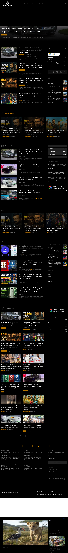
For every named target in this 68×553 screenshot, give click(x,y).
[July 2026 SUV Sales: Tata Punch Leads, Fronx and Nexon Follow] (9, 182)
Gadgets (3, 411)
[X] (66, 4)
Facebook (16, 446)
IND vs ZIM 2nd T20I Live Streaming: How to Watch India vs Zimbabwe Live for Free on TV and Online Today (54, 263)
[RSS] (21, 446)
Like (65, 145)
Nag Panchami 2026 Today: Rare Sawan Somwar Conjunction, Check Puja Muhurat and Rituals (11, 366)
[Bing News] (50, 446)
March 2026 (50, 281)
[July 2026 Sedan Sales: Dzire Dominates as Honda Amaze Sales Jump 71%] (9, 169)
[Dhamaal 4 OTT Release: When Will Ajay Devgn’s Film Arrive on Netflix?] (56, 127)
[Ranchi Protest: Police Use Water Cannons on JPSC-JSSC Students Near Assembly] (33, 419)
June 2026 (49, 276)
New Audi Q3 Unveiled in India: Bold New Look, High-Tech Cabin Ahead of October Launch (30, 50)
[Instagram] (63, 4)
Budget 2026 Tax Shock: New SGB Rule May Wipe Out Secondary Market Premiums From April (54, 88)
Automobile (4, 34)
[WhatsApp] (33, 446)
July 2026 (49, 274)
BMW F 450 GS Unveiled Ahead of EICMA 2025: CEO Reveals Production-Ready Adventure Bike (56, 167)
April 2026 (49, 279)
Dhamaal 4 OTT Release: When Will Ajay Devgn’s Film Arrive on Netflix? (56, 132)
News (20, 100)
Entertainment (22, 69)
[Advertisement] (34, 16)
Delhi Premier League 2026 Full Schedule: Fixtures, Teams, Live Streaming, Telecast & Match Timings (54, 257)
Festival (3, 370)
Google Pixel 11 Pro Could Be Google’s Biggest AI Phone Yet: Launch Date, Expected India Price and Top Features (30, 290)
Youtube (45, 446)
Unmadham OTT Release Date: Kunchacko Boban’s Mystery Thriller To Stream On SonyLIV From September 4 (30, 65)
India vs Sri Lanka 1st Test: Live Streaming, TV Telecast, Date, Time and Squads (55, 252)
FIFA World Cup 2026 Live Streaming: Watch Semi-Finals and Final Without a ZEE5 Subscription (30, 276)
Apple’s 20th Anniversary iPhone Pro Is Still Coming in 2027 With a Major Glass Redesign (11, 407)
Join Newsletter (57, 462)
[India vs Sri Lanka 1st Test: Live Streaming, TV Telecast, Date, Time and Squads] (65, 252)
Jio (22, 254)
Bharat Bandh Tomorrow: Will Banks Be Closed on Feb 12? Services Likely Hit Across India (54, 82)
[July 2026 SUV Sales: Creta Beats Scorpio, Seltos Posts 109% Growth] (9, 195)
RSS (24, 446)
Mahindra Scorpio (39, 198)
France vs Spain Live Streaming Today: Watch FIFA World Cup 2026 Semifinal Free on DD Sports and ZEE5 (30, 263)
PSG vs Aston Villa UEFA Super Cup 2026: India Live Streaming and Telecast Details (30, 96)
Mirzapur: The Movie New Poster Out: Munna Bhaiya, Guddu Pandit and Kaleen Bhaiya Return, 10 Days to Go (31, 80)
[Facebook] (60, 4)
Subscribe (64, 157)
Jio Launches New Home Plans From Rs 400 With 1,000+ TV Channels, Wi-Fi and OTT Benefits (31, 248)
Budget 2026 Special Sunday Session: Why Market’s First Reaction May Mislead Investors (54, 99)
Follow (64, 148)
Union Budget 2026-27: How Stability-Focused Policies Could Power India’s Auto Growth (55, 93)
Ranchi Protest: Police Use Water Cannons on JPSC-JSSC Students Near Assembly (32, 427)
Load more (22, 435)
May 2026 (49, 277)
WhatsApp (37, 446)
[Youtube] (42, 446)
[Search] (65, 48)
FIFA (31, 269)
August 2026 (50, 272)
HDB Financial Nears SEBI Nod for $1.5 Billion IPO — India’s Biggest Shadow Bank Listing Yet (57, 180)
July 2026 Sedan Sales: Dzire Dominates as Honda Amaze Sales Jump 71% (32, 386)
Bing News (54, 446)
